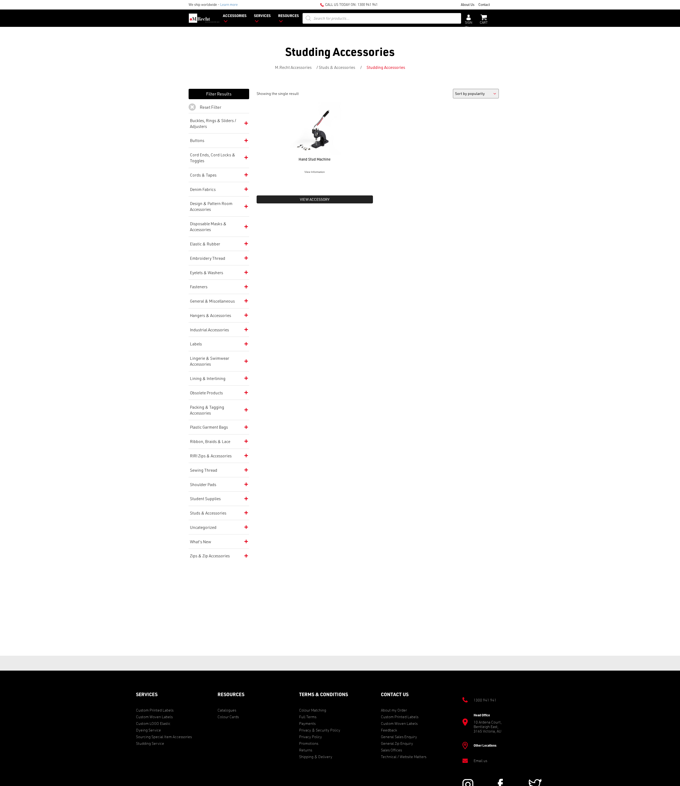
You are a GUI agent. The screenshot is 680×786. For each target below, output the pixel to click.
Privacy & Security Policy (319, 730)
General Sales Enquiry (399, 736)
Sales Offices (391, 749)
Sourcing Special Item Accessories (164, 736)
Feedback (389, 730)
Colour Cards (228, 716)
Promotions (308, 743)
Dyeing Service (148, 730)
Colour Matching (312, 710)
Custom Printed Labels (154, 710)
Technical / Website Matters (403, 756)
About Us (467, 4)
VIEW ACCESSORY (314, 199)
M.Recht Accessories (293, 67)
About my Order (394, 710)
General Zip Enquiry (397, 743)
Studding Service (150, 743)
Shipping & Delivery (315, 756)
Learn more (229, 4)
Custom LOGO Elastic (153, 723)
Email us (480, 760)
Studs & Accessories (337, 67)
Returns (305, 749)
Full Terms (307, 716)
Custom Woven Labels (154, 716)
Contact (484, 4)
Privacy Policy (310, 736)
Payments (307, 723)
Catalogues (227, 710)
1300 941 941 (368, 4)
